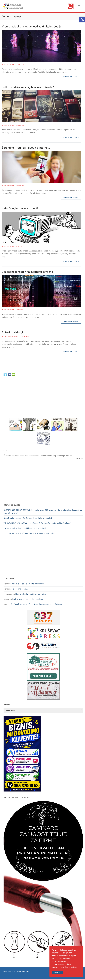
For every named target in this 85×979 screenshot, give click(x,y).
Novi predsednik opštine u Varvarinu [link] (30, 594)
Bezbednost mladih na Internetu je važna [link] (27, 271)
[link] (82, 19)
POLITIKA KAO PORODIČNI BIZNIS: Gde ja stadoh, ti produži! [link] (29, 533)
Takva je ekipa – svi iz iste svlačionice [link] (28, 584)
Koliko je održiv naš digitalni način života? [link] (28, 87)
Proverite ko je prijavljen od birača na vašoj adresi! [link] (25, 528)
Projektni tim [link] (8, 64)
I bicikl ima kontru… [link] (20, 589)
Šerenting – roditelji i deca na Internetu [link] (26, 147)
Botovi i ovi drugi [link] (12, 332)
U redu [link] (57, 972)
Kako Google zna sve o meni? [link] (20, 208)
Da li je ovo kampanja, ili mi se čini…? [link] (27, 599)
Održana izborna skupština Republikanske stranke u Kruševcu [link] (36, 604)
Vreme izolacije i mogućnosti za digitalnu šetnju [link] (32, 26)
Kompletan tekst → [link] (71, 77)
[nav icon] (78, 6)
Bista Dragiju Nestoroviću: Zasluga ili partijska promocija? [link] (28, 518)
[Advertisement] (43, 399)
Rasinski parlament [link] (10, 337)
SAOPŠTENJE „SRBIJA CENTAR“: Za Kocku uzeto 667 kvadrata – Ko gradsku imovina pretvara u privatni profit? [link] (43, 511)
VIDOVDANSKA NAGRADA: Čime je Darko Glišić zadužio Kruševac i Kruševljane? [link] (37, 523)
